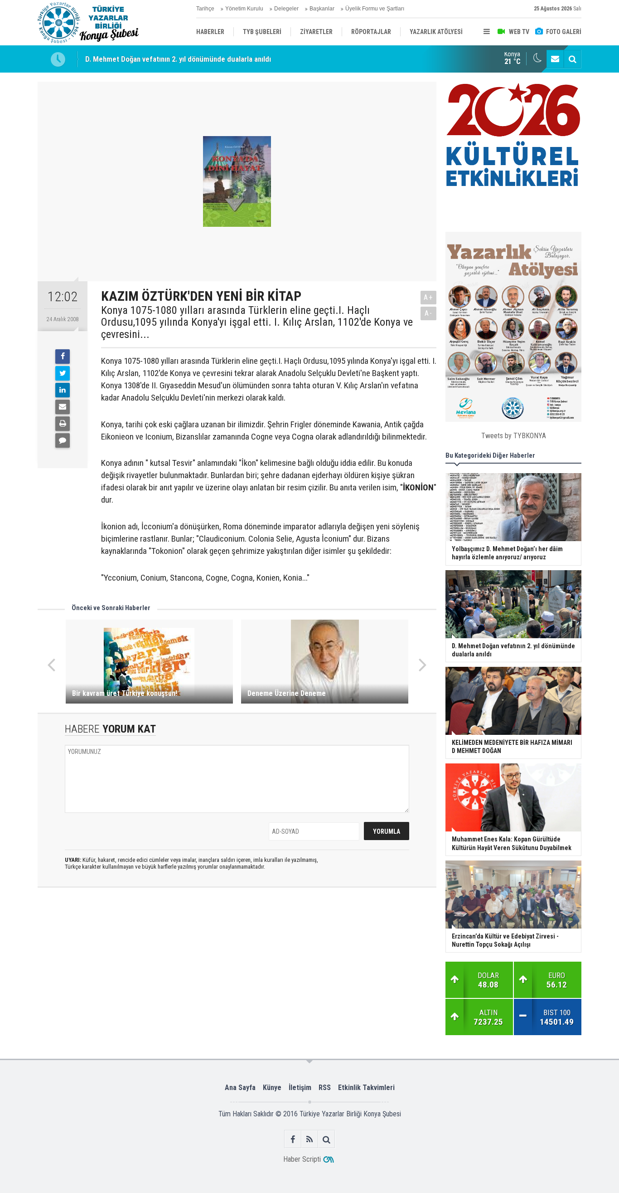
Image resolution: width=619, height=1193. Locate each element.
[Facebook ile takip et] (293, 1139)
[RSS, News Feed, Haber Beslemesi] (309, 1139)
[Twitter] (62, 373)
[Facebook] (62, 356)
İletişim (300, 1087)
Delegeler (286, 8)
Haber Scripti (302, 1159)
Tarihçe (205, 8)
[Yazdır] (62, 423)
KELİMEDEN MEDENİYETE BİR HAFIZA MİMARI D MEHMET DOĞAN (188, 60)
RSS (325, 1087)
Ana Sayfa (240, 1087)
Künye (272, 1087)
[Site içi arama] (572, 59)
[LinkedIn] (62, 390)
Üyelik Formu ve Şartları (374, 8)
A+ (428, 297)
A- (429, 313)
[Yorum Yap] (62, 440)
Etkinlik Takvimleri (366, 1087)
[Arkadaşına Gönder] (62, 407)
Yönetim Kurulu (244, 8)
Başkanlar (322, 8)
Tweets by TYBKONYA (513, 435)
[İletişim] (555, 59)
